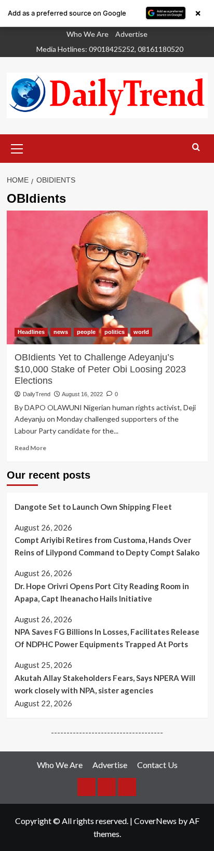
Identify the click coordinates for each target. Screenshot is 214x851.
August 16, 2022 (82, 394)
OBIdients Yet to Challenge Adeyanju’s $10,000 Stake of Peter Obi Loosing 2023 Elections (100, 369)
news (61, 332)
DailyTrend (36, 394)
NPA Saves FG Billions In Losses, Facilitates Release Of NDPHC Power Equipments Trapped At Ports (107, 638)
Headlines (31, 332)
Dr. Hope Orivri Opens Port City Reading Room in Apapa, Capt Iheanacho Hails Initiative (102, 592)
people (86, 332)
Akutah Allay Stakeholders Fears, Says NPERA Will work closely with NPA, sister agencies (105, 684)
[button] (17, 147)
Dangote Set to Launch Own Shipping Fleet (93, 506)
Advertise (131, 34)
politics (114, 332)
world (141, 332)
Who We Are (87, 34)
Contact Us (157, 765)
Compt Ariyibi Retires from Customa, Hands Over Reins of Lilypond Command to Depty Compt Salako (107, 546)
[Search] (196, 147)
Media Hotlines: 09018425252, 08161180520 (109, 49)
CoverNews (155, 821)
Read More (30, 448)
